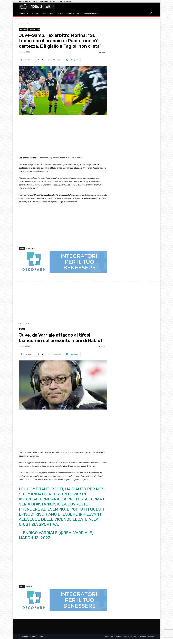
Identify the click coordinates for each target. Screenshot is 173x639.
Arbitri (27, 23)
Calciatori (34, 29)
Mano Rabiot (30, 248)
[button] (151, 13)
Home (21, 23)
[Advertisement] (63, 135)
